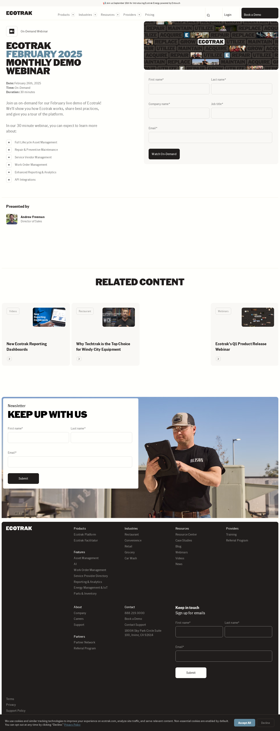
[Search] (213, 13)
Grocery (130, 552)
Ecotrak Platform (85, 534)
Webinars (181, 552)
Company (80, 613)
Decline (265, 723)
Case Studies (183, 540)
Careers (79, 619)
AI (75, 564)
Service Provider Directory (91, 576)
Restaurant (132, 534)
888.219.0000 (135, 613)
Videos (179, 558)
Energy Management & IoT (91, 587)
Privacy (11, 705)
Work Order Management (90, 570)
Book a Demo (133, 619)
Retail (128, 546)
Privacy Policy (72, 724)
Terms (10, 699)
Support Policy (15, 711)
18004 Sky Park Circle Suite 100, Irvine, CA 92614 (143, 633)
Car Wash (131, 558)
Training (231, 534)
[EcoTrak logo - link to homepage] (19, 13)
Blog (178, 546)
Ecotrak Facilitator (86, 540)
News (179, 564)
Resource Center (186, 534)
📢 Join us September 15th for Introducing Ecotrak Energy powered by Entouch (141, 3)
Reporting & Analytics (88, 582)
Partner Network (84, 642)
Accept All (244, 722)
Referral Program (237, 540)
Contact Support (135, 625)
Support (79, 625)
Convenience (133, 540)
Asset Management (86, 558)
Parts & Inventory (85, 593)
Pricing (149, 15)
